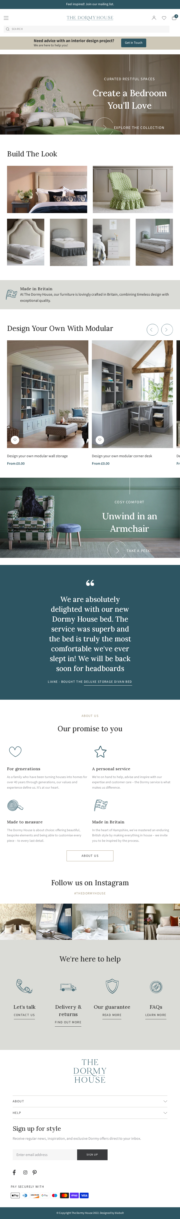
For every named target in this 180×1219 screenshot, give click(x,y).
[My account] (154, 18)
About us (90, 856)
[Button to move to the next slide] (167, 330)
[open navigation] (6, 18)
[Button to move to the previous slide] (152, 330)
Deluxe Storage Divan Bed (108, 682)
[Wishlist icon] (161, 18)
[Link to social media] (15, 1172)
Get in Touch (133, 42)
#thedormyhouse (90, 893)
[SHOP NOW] (47, 189)
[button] (15, 440)
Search (17, 29)
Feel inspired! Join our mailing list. (90, 4)
